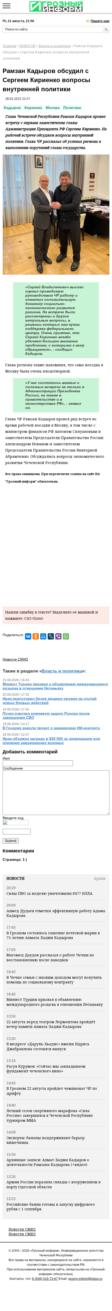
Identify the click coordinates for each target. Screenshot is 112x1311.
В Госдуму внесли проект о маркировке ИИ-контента (51, 728)
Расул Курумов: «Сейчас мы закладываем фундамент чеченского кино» (46, 1068)
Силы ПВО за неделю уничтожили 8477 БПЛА (49, 893)
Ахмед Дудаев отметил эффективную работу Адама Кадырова (56, 913)
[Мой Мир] (43, 636)
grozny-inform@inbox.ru (85, 1279)
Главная (9, 46)
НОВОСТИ (27, 46)
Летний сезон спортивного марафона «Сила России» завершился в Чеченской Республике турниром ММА (50, 1115)
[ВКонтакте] (28, 636)
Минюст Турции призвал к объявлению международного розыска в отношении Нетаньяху (55, 1002)
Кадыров (12, 108)
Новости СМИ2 (22, 1229)
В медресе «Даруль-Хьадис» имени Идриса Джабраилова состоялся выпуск (48, 1046)
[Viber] (58, 636)
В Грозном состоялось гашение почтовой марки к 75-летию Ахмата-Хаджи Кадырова (53, 935)
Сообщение (13, 768)
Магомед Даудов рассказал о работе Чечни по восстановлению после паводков (50, 957)
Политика (72, 108)
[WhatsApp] (66, 636)
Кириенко (33, 108)
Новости (15, 878)
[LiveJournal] (51, 636)
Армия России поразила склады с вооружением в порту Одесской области (54, 1184)
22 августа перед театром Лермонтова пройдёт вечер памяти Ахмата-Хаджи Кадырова (51, 1024)
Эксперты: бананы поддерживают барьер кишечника (46, 1140)
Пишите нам (100, 21)
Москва (53, 108)
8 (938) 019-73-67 (45, 1279)
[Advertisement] (56, 544)
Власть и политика (55, 46)
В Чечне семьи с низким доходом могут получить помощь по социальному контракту (54, 979)
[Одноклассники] (36, 636)
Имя (6, 758)
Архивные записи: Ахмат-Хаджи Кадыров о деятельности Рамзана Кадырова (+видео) (48, 1162)
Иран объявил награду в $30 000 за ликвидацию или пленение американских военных (51, 740)
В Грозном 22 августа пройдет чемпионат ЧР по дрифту (52, 1090)
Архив (99, 878)
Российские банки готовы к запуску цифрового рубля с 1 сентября (51, 1206)
